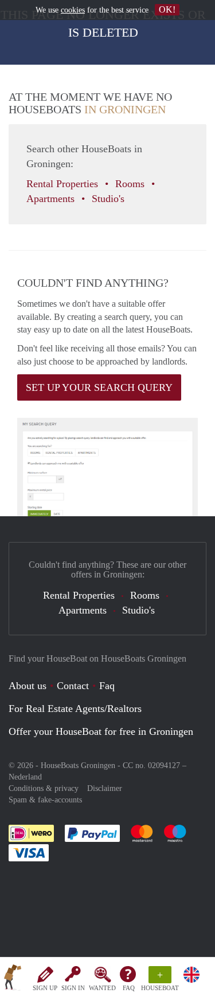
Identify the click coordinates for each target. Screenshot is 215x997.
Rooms (131, 183)
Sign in (73, 987)
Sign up (45, 987)
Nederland (25, 777)
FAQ (129, 987)
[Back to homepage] (12, 979)
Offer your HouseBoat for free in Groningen (101, 731)
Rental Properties (63, 183)
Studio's (109, 198)
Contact (73, 685)
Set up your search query (99, 387)
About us (27, 685)
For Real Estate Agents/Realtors (75, 708)
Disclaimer (104, 788)
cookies (73, 10)
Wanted (102, 987)
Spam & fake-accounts (45, 800)
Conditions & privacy (44, 788)
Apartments (51, 198)
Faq (107, 685)
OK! (167, 9)
